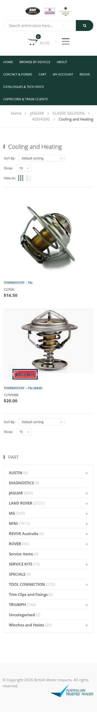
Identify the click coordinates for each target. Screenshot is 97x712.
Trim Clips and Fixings (28, 594)
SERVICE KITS (20, 563)
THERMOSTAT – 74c (18, 282)
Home (8, 62)
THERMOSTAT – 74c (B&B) (23, 388)
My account (63, 74)
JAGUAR (37, 113)
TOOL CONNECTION (27, 584)
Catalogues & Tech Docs (23, 86)
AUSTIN (15, 472)
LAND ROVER (20, 503)
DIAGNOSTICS (21, 482)
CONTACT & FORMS (17, 74)
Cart (42, 74)
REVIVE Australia (23, 533)
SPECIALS (17, 574)
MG (12, 513)
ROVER (15, 543)
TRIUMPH (17, 604)
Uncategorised (22, 614)
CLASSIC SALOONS (68, 113)
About (62, 62)
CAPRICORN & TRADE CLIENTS (25, 99)
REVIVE (85, 74)
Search (84, 25)
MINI (13, 523)
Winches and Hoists (26, 624)
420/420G (41, 119)
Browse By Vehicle (34, 62)
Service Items (21, 553)
